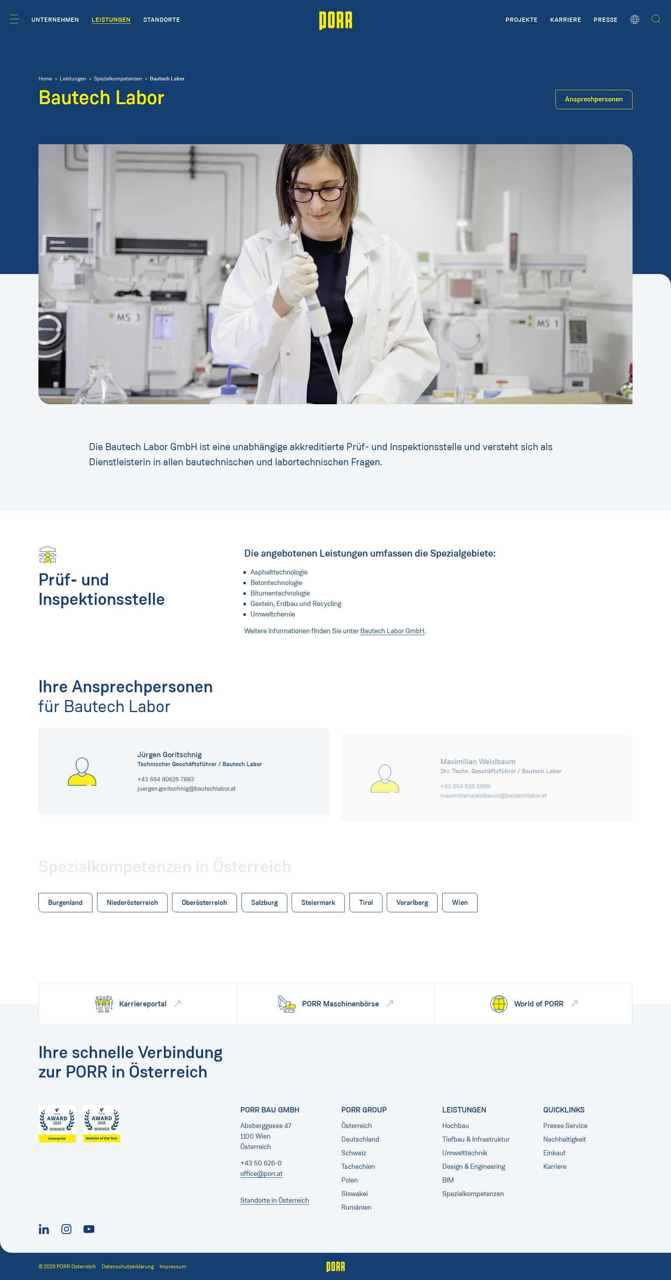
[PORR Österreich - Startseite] (336, 20)
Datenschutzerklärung (128, 1266)
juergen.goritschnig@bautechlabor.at (186, 788)
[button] (15, 19)
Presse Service (565, 1125)
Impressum (173, 1266)
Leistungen (73, 78)
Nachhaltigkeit (564, 1139)
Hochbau (455, 1125)
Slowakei (354, 1193)
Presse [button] (606, 20)
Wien (460, 902)
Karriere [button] (565, 20)
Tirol (366, 902)
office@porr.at (261, 1173)
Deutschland (360, 1139)
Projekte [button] (522, 20)
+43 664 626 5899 (465, 779)
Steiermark (318, 902)
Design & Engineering (473, 1166)
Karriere (555, 1166)
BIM (448, 1180)
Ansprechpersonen (594, 99)
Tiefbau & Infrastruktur (476, 1139)
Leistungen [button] (111, 20)
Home (45, 78)
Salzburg (264, 902)
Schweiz (353, 1153)
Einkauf (554, 1153)
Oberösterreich (204, 902)
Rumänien (356, 1207)
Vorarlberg (412, 902)
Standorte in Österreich (274, 1200)
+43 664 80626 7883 (165, 779)
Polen (349, 1180)
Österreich (356, 1125)
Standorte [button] (161, 20)
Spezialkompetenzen (118, 78)
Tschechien (358, 1166)
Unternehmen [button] (55, 20)
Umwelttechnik (464, 1153)
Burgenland (65, 902)
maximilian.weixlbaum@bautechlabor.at (493, 788)
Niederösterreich (132, 902)
